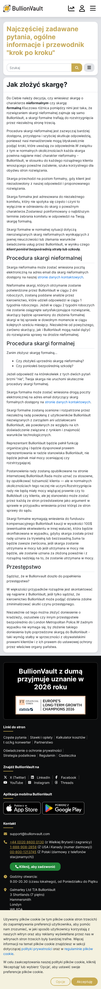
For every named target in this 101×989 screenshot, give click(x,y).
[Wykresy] (71, 8)
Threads (67, 783)
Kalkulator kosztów (70, 737)
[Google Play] (63, 808)
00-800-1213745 (23, 852)
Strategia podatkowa (19, 755)
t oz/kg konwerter (17, 742)
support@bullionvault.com (30, 834)
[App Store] (22, 808)
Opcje (60, 982)
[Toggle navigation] (89, 67)
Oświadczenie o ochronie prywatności (32, 750)
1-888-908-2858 (23, 847)
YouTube (16, 783)
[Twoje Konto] (82, 8)
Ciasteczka (67, 755)
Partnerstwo (43, 742)
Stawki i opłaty (41, 737)
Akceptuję (84, 982)
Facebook (68, 777)
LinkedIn (43, 777)
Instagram (42, 783)
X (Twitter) (18, 777)
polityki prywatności (36, 949)
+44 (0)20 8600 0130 (27, 842)
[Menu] (93, 8)
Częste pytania (15, 737)
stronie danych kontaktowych (60, 277)
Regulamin (47, 755)
